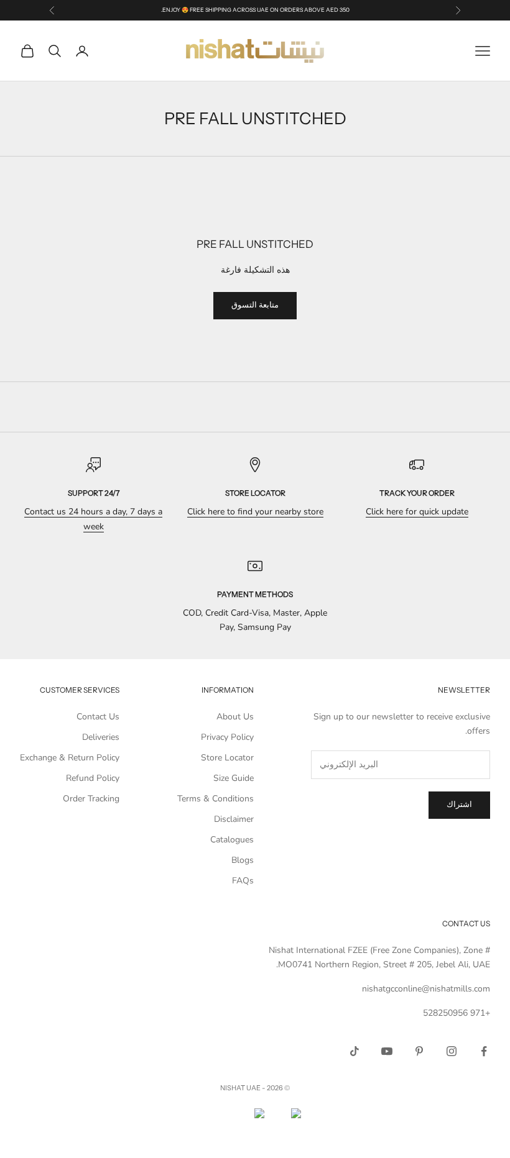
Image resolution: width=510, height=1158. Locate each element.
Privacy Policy (227, 737)
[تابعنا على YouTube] (387, 1051)
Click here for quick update (417, 511)
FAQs (243, 881)
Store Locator (227, 758)
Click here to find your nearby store (255, 511)
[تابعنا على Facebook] (484, 1051)
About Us (235, 717)
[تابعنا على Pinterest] (419, 1051)
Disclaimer (234, 819)
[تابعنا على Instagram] (451, 1051)
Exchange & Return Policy (69, 758)
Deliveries (100, 737)
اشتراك (459, 804)
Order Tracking (91, 799)
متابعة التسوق (255, 305)
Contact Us (97, 717)
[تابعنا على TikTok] (354, 1051)
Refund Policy (92, 778)
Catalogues (232, 840)
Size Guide (233, 778)
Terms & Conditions (215, 799)
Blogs (242, 860)
